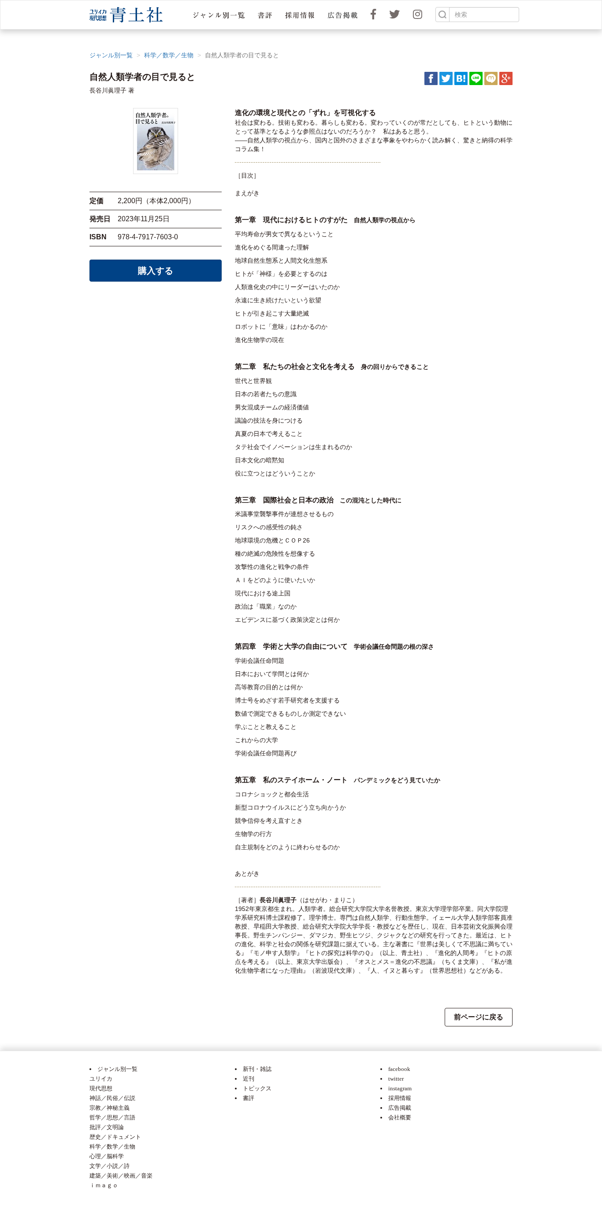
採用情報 (399, 1098)
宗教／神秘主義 (109, 1107)
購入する (155, 270)
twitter (396, 1078)
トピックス (257, 1088)
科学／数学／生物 (168, 55)
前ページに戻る (478, 1017)
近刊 (248, 1078)
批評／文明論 (106, 1127)
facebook (399, 1069)
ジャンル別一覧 (111, 55)
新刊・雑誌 (257, 1069)
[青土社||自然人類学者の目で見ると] (461, 78)
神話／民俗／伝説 (112, 1098)
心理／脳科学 (106, 1156)
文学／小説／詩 (109, 1166)
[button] (218, 14)
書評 (248, 1098)
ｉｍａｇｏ (103, 1185)
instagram (400, 1088)
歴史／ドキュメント (115, 1137)
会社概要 (399, 1117)
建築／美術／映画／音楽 (120, 1175)
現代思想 (100, 1088)
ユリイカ (100, 1078)
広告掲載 (399, 1107)
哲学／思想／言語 (112, 1117)
